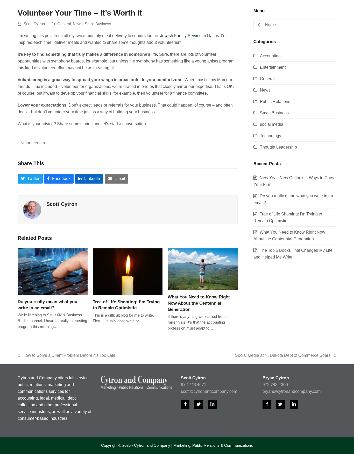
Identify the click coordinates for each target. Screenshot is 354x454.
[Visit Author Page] (32, 209)
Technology (270, 136)
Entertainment (273, 67)
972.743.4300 (275, 384)
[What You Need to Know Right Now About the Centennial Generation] (202, 269)
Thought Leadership (278, 147)
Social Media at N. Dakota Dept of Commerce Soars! (283, 356)
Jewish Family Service (181, 35)
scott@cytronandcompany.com (209, 391)
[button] (30, 179)
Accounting (270, 56)
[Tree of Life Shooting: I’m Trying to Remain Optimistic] (127, 271)
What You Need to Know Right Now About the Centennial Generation (199, 303)
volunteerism (33, 143)
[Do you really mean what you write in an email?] (52, 271)
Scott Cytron (34, 24)
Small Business (98, 24)
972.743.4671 (193, 384)
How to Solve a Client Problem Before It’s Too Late (66, 356)
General (64, 24)
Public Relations (275, 101)
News (78, 24)
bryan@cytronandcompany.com (292, 391)
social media (271, 124)
